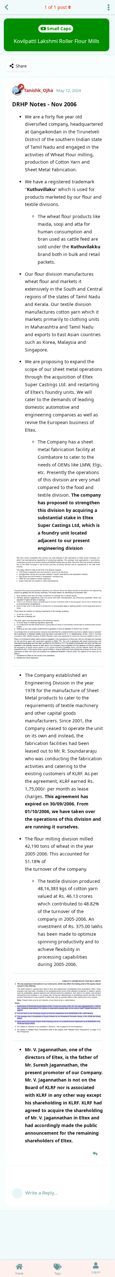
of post (55, 7)
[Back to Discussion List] (6, 7)
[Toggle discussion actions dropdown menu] (108, 7)
